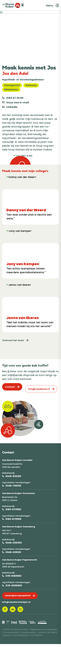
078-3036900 (14, 585)
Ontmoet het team (13, 340)
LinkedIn (11, 107)
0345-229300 (14, 542)
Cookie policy (28, 632)
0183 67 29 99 (14, 98)
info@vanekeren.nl (39, 389)
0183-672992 (13, 509)
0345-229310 (13, 552)
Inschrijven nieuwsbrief (18, 595)
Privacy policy (11, 632)
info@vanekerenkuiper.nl (16, 602)
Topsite (6, 635)
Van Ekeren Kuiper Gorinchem (18, 493)
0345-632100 (13, 476)
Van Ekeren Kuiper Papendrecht (19, 559)
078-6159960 (13, 576)
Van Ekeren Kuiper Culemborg (18, 526)
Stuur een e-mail (17, 102)
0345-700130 (13, 485)
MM (53, 632)
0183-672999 (13, 519)
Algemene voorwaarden (44, 629)
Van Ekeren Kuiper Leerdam (17, 460)
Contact (10, 387)
